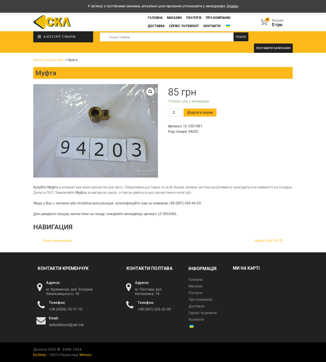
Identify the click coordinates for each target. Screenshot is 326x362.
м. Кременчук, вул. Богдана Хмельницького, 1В (69, 291)
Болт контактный (57, 241)
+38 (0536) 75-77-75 (65, 309)
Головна (155, 18)
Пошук (241, 36)
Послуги (193, 18)
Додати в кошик (200, 112)
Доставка (156, 26)
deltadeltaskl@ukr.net (66, 325)
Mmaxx (85, 355)
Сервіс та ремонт (184, 26)
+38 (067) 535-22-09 (154, 309)
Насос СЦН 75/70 (268, 241)
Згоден (232, 6)
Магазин (174, 18)
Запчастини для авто (48, 60)
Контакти (212, 26)
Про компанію (218, 18)
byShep (39, 355)
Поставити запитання (273, 48)
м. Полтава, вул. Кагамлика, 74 (148, 291)
